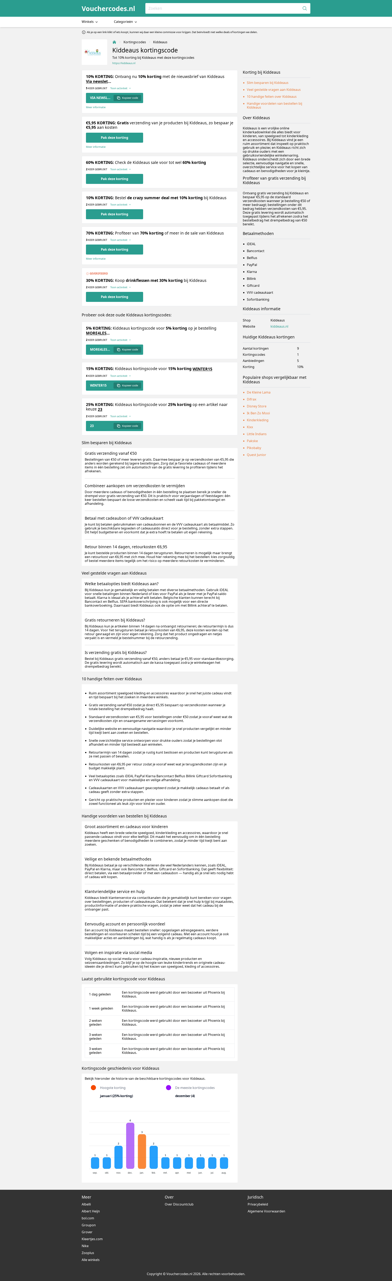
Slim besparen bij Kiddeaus (267, 82)
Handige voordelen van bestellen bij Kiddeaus (274, 105)
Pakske (252, 441)
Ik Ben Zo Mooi (258, 413)
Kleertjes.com (92, 1239)
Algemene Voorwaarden (266, 1211)
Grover (87, 1232)
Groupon (89, 1225)
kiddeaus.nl (279, 326)
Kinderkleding (257, 420)
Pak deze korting (114, 137)
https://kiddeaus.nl (123, 63)
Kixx (250, 427)
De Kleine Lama (259, 392)
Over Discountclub (179, 1204)
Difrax (251, 399)
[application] (160, 1140)
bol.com (88, 1218)
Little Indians (257, 434)
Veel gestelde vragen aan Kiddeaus (274, 89)
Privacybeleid (258, 1204)
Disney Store (256, 406)
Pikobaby (254, 448)
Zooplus (88, 1253)
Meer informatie (96, 107)
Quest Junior (256, 455)
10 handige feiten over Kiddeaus (272, 96)
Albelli (86, 1204)
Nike (85, 1246)
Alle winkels (91, 1260)
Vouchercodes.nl (108, 8)
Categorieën (124, 21)
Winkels (88, 21)
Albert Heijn (91, 1211)
